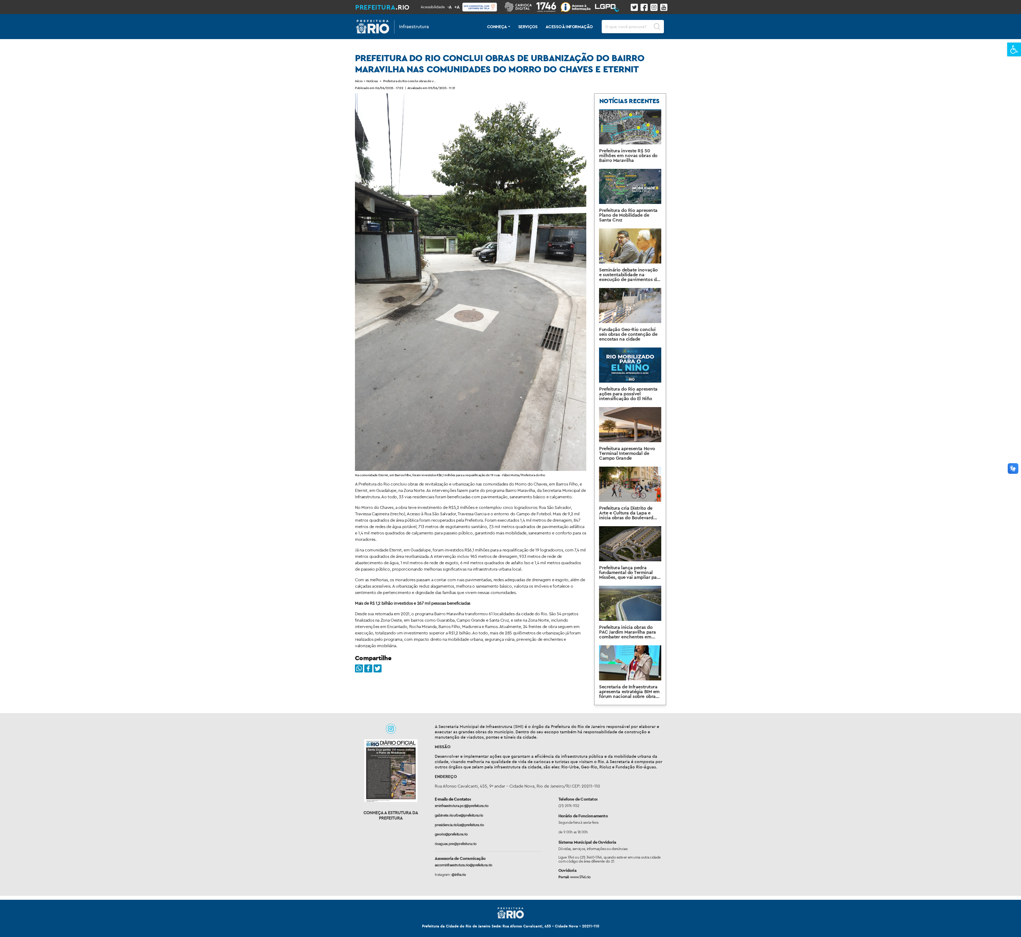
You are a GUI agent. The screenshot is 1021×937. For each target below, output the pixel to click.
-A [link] (449, 7)
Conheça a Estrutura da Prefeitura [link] (390, 815)
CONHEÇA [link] (497, 26)
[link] (1014, 49)
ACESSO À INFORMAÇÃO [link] (569, 26)
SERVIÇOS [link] (528, 26)
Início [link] (358, 81)
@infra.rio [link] (458, 874)
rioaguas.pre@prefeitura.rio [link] (455, 843)
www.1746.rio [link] (580, 877)
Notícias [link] (372, 81)
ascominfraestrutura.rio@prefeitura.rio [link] (463, 865)
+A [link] (457, 7)
